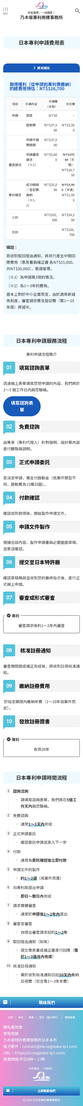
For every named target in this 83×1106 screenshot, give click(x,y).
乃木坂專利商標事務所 (41, 17)
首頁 (10, 1017)
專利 (20, 1017)
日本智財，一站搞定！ (41, 1068)
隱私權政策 (12, 1027)
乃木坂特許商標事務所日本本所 (30, 1040)
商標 (31, 1017)
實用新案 (70, 1017)
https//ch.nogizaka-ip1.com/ (40, 1052)
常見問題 (11, 1033)
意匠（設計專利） (49, 1017)
